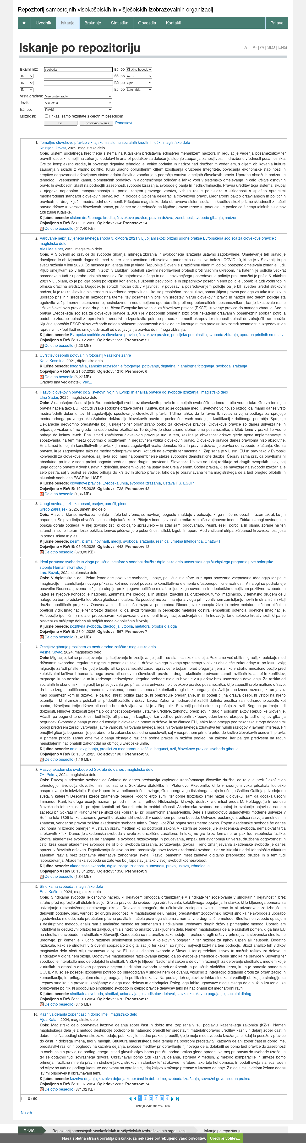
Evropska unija (115, 483)
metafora (142, 626)
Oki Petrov (48, 774)
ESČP (188, 483)
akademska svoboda (87, 865)
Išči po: (26, 109)
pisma (87, 541)
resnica (162, 541)
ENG (282, 47)
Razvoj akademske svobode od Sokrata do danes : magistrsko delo (96, 769)
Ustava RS (172, 483)
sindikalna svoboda (86, 993)
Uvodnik (43, 22)
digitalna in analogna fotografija (187, 366)
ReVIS (29, 1130)
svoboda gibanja (209, 217)
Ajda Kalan (49, 1019)
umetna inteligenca (186, 541)
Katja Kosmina (52, 360)
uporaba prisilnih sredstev (262, 334)
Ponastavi (123, 122)
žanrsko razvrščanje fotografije (114, 366)
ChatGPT (213, 541)
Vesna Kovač (51, 652)
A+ (246, 47)
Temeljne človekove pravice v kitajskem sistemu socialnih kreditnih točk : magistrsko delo (115, 142)
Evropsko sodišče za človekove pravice (103, 334)
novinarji (101, 541)
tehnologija (200, 865)
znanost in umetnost (147, 865)
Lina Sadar (49, 397)
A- (255, 47)
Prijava (277, 22)
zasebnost (184, 217)
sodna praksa (238, 1078)
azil (173, 748)
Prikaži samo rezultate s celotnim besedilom (86, 116)
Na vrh (26, 1112)
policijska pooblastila (189, 334)
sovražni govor (213, 1078)
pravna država (161, 217)
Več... (87, 382)
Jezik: (25, 102)
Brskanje (92, 22)
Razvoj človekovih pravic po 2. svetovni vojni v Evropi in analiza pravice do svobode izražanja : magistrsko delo (134, 392)
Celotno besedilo (58, 228)
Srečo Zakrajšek (53, 509)
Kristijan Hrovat (53, 148)
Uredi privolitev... (225, 1138)
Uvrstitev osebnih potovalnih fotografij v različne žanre (85, 355)
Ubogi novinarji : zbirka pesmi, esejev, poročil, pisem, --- (87, 503)
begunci (161, 748)
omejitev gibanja (84, 748)
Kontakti (173, 22)
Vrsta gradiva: (31, 96)
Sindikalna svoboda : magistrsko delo (71, 886)
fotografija (78, 366)
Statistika (119, 22)
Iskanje (68, 22)
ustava (183, 865)
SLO (271, 47)
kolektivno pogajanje (207, 993)
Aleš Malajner (51, 249)
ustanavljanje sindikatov (140, 993)
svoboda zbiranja (223, 334)
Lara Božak (49, 572)
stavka (182, 993)
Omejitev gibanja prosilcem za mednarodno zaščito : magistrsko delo (98, 646)
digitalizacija (117, 865)
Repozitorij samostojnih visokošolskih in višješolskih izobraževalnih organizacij (119, 1130)
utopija (127, 626)
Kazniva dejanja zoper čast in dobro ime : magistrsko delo (88, 1014)
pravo (171, 865)
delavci (169, 993)
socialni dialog (239, 993)
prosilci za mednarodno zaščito (126, 748)
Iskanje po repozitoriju (222, 1130)
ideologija (111, 626)
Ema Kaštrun (51, 891)
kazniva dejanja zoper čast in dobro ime (132, 1078)
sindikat (111, 993)
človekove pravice (132, 217)
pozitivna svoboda (85, 626)
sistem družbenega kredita (92, 217)
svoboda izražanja (231, 366)
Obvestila (147, 22)
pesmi (75, 541)
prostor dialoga (164, 626)
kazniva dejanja (83, 1078)
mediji (116, 541)
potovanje (150, 366)
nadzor (230, 217)
